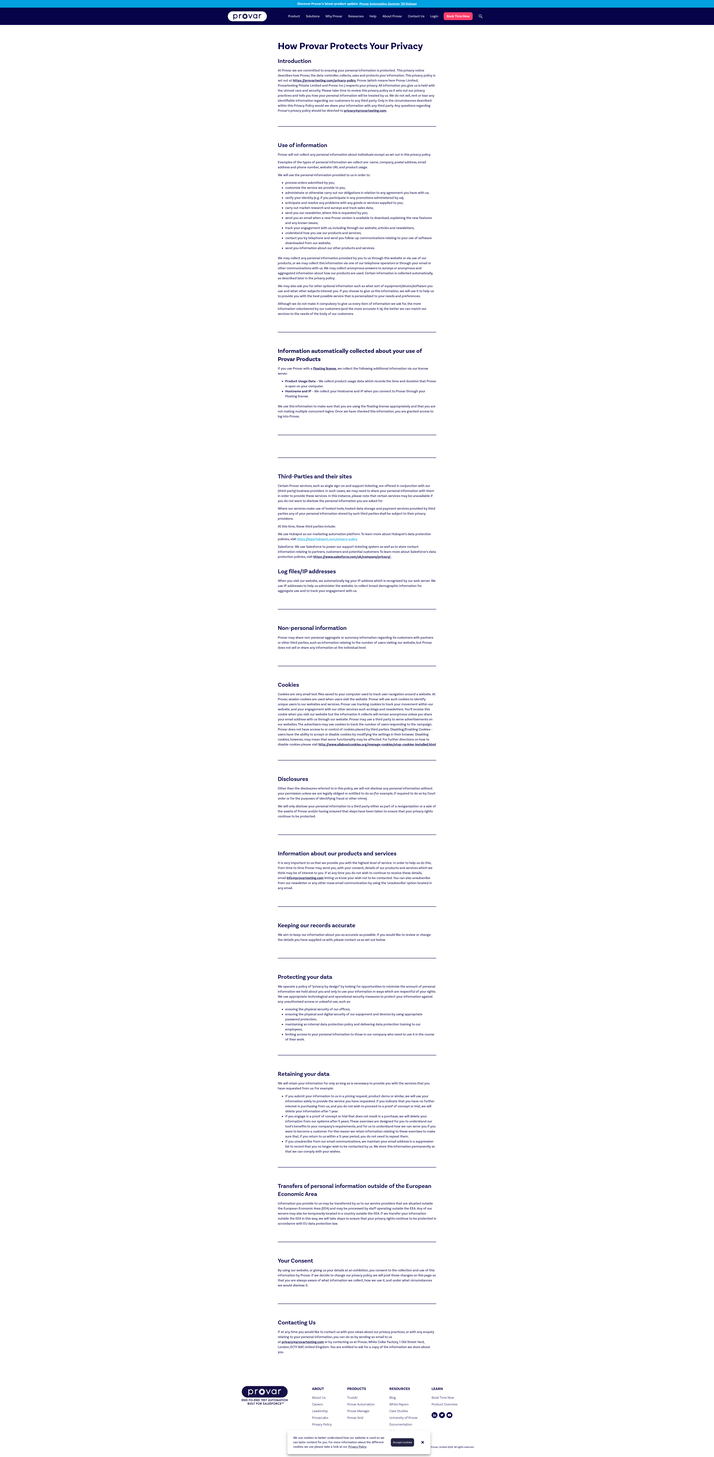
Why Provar (333, 16)
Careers (317, 1404)
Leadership (320, 1411)
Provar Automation (361, 1404)
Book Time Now (458, 16)
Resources (356, 16)
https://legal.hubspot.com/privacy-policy (327, 539)
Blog (392, 1397)
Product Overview (444, 1404)
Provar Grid (355, 1418)
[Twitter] (442, 1415)
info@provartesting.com (305, 878)
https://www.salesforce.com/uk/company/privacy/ (351, 557)
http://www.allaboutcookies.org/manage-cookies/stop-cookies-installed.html (377, 744)
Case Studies (398, 1411)
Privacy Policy (357, 1446)
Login (434, 16)
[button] (422, 1442)
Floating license (324, 368)
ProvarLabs (320, 1418)
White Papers (399, 1404)
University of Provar (403, 1418)
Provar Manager (358, 1411)
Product (294, 16)
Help (373, 16)
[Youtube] (449, 1415)
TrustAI (352, 1397)
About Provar (392, 16)
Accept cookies (402, 1442)
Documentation (400, 1424)
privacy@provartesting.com (365, 111)
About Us (319, 1397)
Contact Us (416, 16)
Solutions (312, 16)
